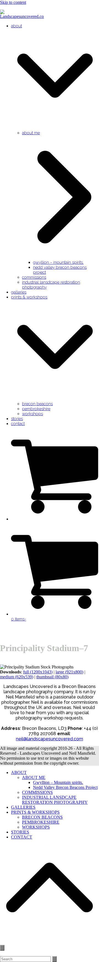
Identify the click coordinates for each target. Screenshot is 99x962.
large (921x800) (69, 672)
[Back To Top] (49, 941)
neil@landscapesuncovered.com (49, 738)
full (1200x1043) (38, 672)
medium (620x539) (16, 677)
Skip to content (13, 2)
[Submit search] (54, 959)
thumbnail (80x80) (52, 677)
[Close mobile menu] (2, 948)
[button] (55, 519)
